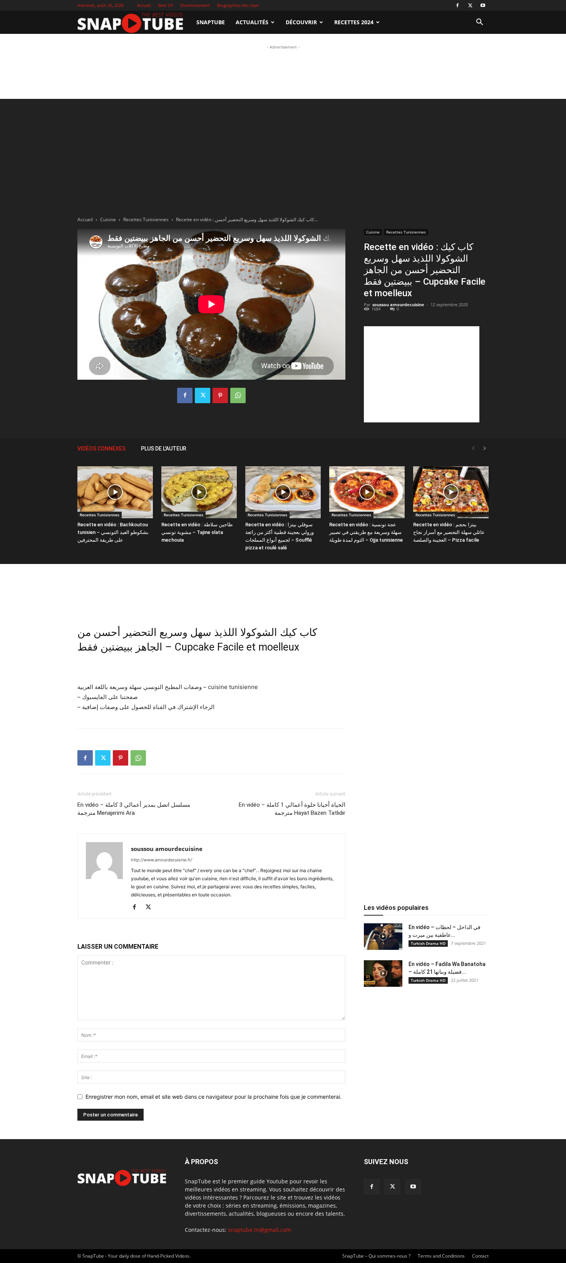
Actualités (252, 22)
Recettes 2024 (353, 22)
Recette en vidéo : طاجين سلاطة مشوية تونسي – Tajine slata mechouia (197, 532)
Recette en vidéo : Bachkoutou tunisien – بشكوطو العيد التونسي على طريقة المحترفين (113, 532)
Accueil (144, 5)
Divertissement (195, 5)
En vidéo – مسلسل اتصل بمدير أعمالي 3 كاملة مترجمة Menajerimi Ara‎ (133, 808)
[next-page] (485, 448)
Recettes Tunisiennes (146, 219)
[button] (479, 23)
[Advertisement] (283, 68)
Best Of (165, 5)
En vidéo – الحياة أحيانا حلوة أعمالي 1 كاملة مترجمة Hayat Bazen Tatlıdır (292, 808)
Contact (480, 1256)
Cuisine (108, 219)
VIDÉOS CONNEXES (101, 448)
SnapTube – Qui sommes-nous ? (376, 1256)
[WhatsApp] (238, 395)
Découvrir (301, 22)
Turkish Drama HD (428, 943)
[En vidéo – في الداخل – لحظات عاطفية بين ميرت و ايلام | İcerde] (383, 936)
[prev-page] (473, 448)
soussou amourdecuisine (398, 304)
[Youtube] (483, 5)
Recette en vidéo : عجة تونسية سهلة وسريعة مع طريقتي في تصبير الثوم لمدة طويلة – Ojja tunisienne (366, 532)
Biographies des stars (238, 5)
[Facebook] (457, 5)
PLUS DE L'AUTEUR (163, 448)
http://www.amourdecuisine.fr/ (161, 860)
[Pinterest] (220, 395)
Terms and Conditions (441, 1256)
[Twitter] (470, 5)
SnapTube (210, 22)
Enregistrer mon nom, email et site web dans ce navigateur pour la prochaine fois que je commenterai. (213, 1096)
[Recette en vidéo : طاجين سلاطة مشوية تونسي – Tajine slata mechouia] (199, 492)
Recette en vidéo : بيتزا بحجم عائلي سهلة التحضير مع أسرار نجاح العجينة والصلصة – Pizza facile (449, 532)
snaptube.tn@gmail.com (259, 1229)
